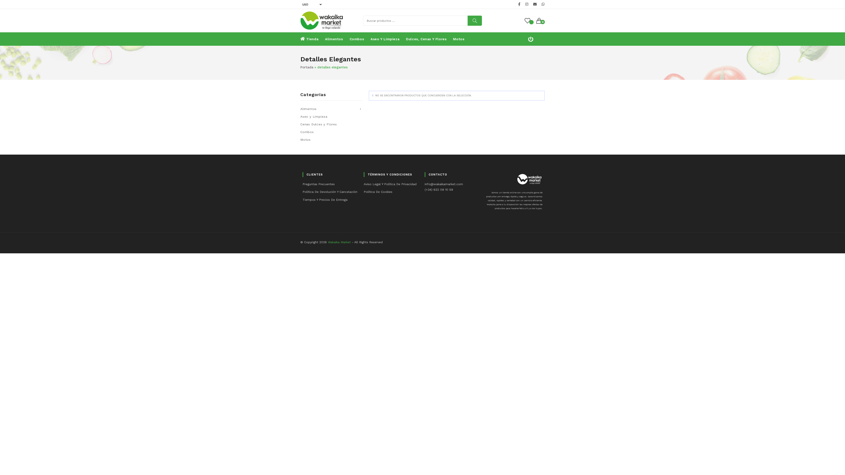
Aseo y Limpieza (313, 116)
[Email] (535, 4)
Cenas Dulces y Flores (318, 124)
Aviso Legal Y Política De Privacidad (390, 184)
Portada (306, 67)
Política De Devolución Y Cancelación (330, 192)
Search (475, 21)
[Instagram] (527, 4)
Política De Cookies (378, 192)
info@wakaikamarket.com (444, 184)
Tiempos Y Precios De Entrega (325, 199)
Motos (305, 139)
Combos (307, 132)
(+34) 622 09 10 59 (439, 189)
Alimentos (308, 109)
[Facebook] (519, 4)
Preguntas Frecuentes (319, 184)
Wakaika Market (339, 242)
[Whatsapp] (542, 4)
